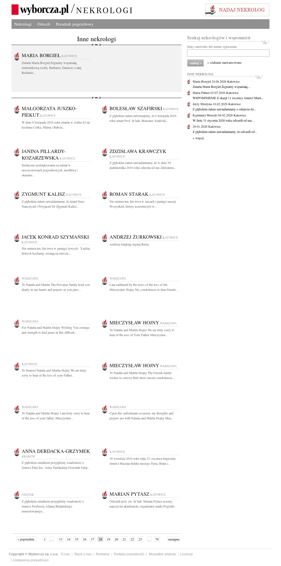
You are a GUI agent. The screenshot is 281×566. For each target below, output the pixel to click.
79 (157, 539)
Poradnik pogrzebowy (75, 24)
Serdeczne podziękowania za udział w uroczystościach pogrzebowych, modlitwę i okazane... (50, 170)
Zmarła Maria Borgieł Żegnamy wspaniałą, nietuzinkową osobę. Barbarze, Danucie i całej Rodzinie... (51, 67)
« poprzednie (26, 539)
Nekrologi (23, 24)
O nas (65, 554)
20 (116, 539)
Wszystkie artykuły (162, 554)
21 (124, 539)
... (51, 539)
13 (60, 539)
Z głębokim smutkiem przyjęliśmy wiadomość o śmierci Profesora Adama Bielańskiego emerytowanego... (53, 506)
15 (76, 539)
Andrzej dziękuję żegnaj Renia (129, 244)
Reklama (102, 554)
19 (108, 539)
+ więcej (198, 138)
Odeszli (43, 24)
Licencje (186, 554)
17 (92, 539)
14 (68, 539)
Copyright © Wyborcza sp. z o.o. (33, 554)
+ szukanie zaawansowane (224, 62)
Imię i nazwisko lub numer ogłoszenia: (212, 46)
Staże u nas (83, 554)
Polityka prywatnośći (129, 554)
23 (140, 539)
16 (84, 539)
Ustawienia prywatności (31, 560)
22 (132, 539)
